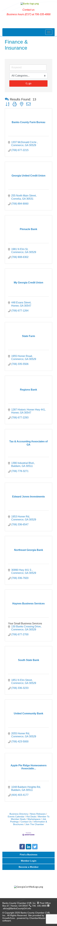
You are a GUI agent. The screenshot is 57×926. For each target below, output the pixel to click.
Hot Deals (31, 816)
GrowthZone (8, 918)
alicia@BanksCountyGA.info (16, 908)
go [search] (29, 83)
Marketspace (34, 819)
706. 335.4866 (39, 905)
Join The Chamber (34, 824)
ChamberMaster (37, 918)
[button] (7, 99)
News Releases (38, 814)
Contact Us (26, 821)
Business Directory (19, 814)
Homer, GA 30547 (26, 904)
